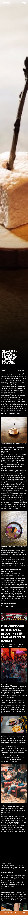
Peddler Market (6, 695)
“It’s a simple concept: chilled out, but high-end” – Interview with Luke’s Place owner (10, 357)
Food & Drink (3, 369)
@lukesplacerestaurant (8, 603)
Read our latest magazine (14, 913)
